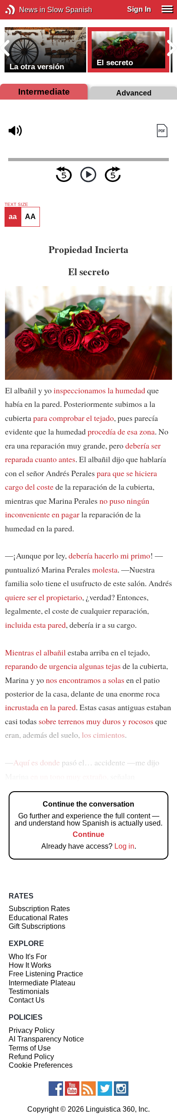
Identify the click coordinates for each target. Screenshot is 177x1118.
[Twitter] (105, 1088)
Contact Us (26, 1000)
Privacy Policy (31, 1030)
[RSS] (88, 1088)
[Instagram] (121, 1088)
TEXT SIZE (16, 204)
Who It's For (28, 956)
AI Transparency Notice (46, 1039)
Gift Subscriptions (37, 926)
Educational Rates (38, 918)
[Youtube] (72, 1088)
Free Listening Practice (46, 974)
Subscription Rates (39, 909)
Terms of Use (30, 1048)
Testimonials (29, 991)
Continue (88, 834)
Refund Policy (31, 1057)
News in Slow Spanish (24, 10)
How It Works (30, 965)
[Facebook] (56, 1088)
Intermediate (44, 91)
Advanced (134, 93)
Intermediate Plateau (42, 983)
